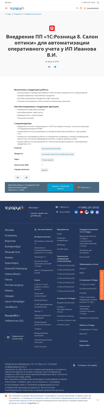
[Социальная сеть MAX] (97, 212)
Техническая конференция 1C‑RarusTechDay (64, 258)
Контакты (84, 341)
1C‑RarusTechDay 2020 (66, 291)
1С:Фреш (37, 329)
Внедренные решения (66, 303)
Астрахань (11, 235)
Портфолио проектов (65, 316)
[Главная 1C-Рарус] (42, 8)
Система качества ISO (88, 288)
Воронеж (10, 240)
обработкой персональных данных (22, 387)
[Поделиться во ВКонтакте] (49, 67)
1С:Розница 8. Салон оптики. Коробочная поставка (58, 154)
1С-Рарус (8, 14)
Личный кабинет (45, 229)
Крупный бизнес (40, 300)
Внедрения (18, 14)
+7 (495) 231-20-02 (88, 2)
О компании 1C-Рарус (89, 280)
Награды (83, 293)
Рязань (9, 290)
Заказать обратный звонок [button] (60, 187)
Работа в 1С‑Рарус (87, 325)
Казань (9, 257)
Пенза (8, 279)
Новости (83, 268)
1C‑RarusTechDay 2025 (66, 270)
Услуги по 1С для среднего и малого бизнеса (41, 286)
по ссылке (9, 393)
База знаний (84, 257)
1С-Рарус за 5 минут (87, 284)
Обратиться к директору (89, 318)
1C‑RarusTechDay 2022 (66, 282)
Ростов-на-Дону (14, 285)
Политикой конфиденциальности (64, 398)
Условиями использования (36, 398)
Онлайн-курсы (62, 249)
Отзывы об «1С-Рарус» (66, 298)
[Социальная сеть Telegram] (92, 212)
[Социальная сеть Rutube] (87, 212)
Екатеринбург (13, 246)
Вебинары (61, 245)
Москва (9, 229)
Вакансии (83, 334)
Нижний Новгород (16, 268)
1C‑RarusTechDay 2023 (66, 278)
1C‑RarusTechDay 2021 (66, 287)
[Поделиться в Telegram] (55, 67)
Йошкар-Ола (12, 252)
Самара (9, 296)
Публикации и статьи (89, 264)
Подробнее (32, 403)
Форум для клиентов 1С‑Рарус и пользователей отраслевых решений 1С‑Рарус (88, 241)
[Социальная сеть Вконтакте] (76, 212)
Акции (59, 234)
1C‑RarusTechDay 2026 (66, 265)
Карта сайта (85, 345)
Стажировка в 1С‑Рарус (89, 329)
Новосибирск (13, 273)
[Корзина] (81, 8)
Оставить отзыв (63, 324)
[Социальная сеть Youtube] (81, 212)
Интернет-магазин (42, 237)
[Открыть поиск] (77, 8)
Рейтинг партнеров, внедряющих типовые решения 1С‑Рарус (88, 299)
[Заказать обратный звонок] (98, 2)
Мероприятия (63, 229)
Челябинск (11, 307)
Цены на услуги (40, 346)
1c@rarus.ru (85, 187)
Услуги (37, 280)
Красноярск (12, 263)
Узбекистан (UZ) (14, 320)
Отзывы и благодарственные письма (64, 309)
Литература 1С (40, 257)
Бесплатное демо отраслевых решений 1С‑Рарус (42, 263)
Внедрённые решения (33, 14)
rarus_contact (64, 212)
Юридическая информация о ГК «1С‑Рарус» (24, 364)
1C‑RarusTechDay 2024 (66, 274)
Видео (82, 273)
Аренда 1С (38, 311)
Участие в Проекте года (66, 320)
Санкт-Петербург (15, 301)
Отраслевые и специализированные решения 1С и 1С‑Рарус (43, 250)
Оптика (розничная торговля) (51, 148)
